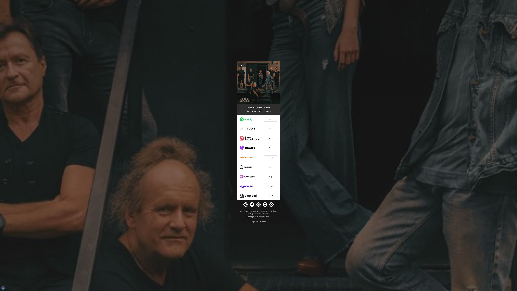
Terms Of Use (263, 214)
